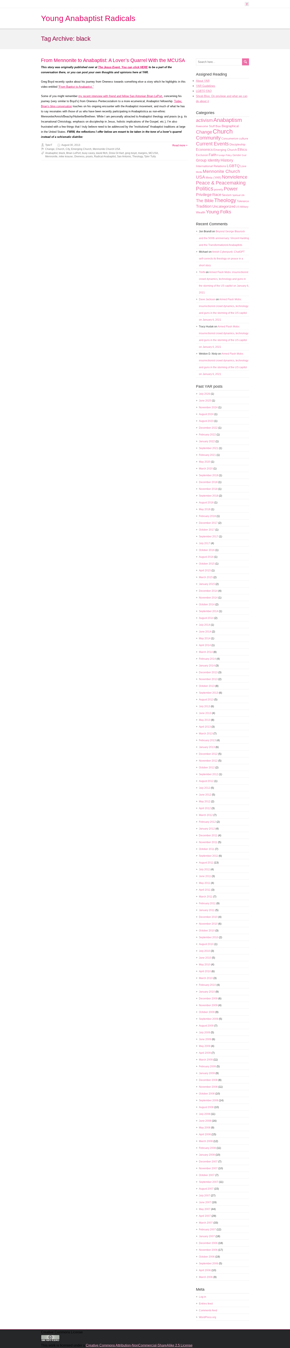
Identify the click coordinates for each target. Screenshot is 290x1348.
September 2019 (208, 475)
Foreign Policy (224, 155)
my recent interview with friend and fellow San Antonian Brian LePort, (120, 96)
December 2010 (208, 917)
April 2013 (205, 726)
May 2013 (204, 719)
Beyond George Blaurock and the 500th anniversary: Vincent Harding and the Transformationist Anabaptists (224, 238)
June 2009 (205, 1039)
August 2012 (206, 781)
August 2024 (206, 414)
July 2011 (204, 869)
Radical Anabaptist (105, 156)
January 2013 (207, 747)
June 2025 (205, 400)
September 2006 (208, 1263)
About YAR (203, 80)
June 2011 (205, 876)
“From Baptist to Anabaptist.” (76, 86)
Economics (204, 149)
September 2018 (208, 495)
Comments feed (208, 1310)
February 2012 (207, 821)
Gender (236, 155)
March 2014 (206, 652)
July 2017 (204, 543)
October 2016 (207, 550)
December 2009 (208, 998)
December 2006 (208, 1243)
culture (243, 138)
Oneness (79, 156)
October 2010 (207, 930)
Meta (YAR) (213, 177)
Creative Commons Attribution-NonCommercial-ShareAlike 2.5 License (139, 1345)
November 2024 (208, 407)
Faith (213, 155)
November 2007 (208, 1168)
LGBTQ (233, 166)
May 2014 (204, 638)
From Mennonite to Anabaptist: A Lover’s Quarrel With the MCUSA (113, 60)
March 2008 (206, 1141)
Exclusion (202, 155)
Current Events (212, 143)
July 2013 (204, 706)
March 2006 (206, 1277)
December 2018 (208, 482)
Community (208, 138)
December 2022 (208, 427)
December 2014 (208, 590)
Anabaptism (227, 120)
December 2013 (208, 672)
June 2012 (205, 794)
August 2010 (206, 944)
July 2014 (204, 624)
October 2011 (206, 849)
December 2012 (208, 753)
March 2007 (206, 1222)
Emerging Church (81, 149)
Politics (204, 189)
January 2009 (207, 1073)
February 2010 (207, 984)
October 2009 (207, 1012)
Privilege (204, 194)
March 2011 (206, 896)
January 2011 (207, 910)
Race (216, 194)
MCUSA (153, 153)
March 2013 (206, 733)
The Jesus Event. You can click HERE (123, 67)
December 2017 (208, 522)
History (227, 160)
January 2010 (207, 991)
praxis (89, 156)
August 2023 (206, 421)
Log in (202, 1296)
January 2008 (207, 1154)
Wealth (200, 212)
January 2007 (207, 1236)
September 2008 (208, 1100)
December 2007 (208, 1161)
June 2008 (205, 1120)
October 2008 (207, 1093)
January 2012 (207, 828)
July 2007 (204, 1195)
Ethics (242, 149)
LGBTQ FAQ (204, 91)
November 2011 (208, 842)
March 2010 (206, 978)
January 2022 (207, 441)
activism (204, 120)
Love (243, 166)
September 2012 (208, 774)
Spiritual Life (238, 195)
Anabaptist (51, 153)
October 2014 (207, 604)
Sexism (227, 195)
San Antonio (124, 156)
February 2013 (207, 740)
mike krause (66, 156)
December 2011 (208, 835)
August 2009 (206, 1025)
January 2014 (207, 665)
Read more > (179, 145)
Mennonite (51, 156)
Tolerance (243, 201)
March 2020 (206, 468)
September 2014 (208, 611)
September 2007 (208, 1181)
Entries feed (206, 1303)
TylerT (48, 145)
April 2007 (205, 1215)
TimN (202, 272)
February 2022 (207, 434)
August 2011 (206, 862)
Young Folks (218, 211)
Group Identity (208, 160)
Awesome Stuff (205, 126)
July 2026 (204, 393)
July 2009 (204, 1032)
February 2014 (207, 658)
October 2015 (207, 563)
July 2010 (204, 950)
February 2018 (207, 516)
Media (199, 172)
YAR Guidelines (205, 85)
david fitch (102, 153)
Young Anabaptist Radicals (88, 18)
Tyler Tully (150, 156)
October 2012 (207, 767)
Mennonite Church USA (106, 149)
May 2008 (204, 1127)
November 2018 (208, 488)
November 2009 (208, 1005)
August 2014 (206, 618)
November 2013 (208, 679)
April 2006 (205, 1270)
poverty (218, 189)
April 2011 (205, 889)
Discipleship (237, 144)
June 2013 (205, 713)
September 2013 (208, 692)
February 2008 (207, 1148)
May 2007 (204, 1209)
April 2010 (205, 971)
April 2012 (205, 808)
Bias (218, 126)
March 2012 (206, 815)
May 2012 (204, 801)
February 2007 (207, 1229)
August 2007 (206, 1188)
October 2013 (207, 686)
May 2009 (204, 1046)
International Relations (211, 166)
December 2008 (208, 1080)
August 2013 (206, 699)
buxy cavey (88, 153)
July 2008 (204, 1114)
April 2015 (205, 570)
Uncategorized (223, 206)
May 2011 (204, 883)
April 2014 (205, 645)
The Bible (205, 200)
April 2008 (205, 1134)
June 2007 (205, 1202)
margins (142, 153)
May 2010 (204, 964)
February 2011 (207, 903)
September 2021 (208, 448)
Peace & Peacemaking (221, 183)
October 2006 (207, 1256)
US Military (242, 206)
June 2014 (205, 631)
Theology (137, 156)
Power (231, 189)
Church (60, 149)
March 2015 (206, 577)
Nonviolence (234, 177)
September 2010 (208, 937)
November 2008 (208, 1086)
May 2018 (204, 509)
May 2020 (204, 461)
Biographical (230, 126)
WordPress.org (207, 1317)
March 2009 (206, 1059)
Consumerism (229, 138)
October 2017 (207, 529)
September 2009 (208, 1018)
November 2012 (208, 760)
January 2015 (207, 584)
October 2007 (207, 1175)
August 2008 (206, 1107)
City (68, 149)
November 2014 (208, 597)
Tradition (204, 206)
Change (50, 149)
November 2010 (208, 923)
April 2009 (205, 1052)
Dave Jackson (207, 299)
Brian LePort (73, 153)
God (244, 155)
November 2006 (208, 1249)
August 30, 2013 (70, 145)
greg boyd (131, 153)
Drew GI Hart (116, 153)
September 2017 (208, 536)
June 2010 (205, 957)
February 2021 (207, 455)
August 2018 (206, 502)
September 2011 (208, 855)
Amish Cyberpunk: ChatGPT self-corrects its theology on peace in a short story (222, 258)
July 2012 (204, 787)
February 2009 (207, 1066)
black (62, 153)
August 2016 (206, 556)
